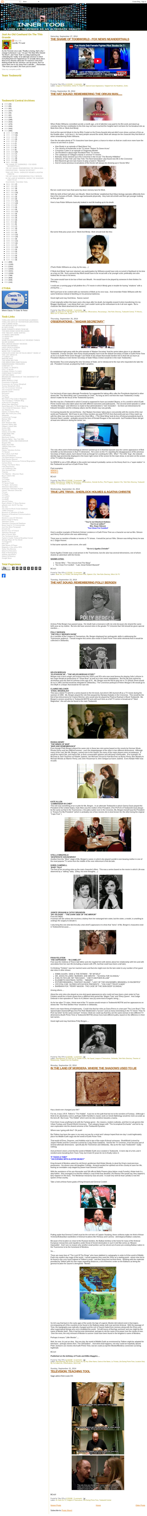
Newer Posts (56, 1505)
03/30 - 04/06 (10, 234)
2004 (6, 282)
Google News (7, 558)
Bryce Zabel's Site (8, 476)
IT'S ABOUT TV (7, 357)
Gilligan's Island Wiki (9, 426)
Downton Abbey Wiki (9, 424)
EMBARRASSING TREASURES (13, 364)
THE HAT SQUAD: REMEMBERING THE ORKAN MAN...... (86, 93)
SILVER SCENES (8, 342)
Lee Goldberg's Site (9, 468)
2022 (6, 113)
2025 (6, 106)
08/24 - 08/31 (10, 190)
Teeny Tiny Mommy (9, 549)
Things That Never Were (11, 465)
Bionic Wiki (6, 421)
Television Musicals (9, 532)
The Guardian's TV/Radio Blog (13, 401)
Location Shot (140, 1361)
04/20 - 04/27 (10, 228)
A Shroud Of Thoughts (10, 402)
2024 (6, 108)
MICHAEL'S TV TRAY (9, 349)
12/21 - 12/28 (10, 135)
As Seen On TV (61, 312)
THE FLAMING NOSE (10, 324)
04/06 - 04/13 (10, 232)
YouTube (5, 395)
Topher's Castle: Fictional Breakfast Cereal (17, 538)
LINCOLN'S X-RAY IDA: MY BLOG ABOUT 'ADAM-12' (21, 353)
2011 (6, 266)
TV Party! (5, 499)
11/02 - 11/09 (10, 150)
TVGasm (5, 477)
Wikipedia (5, 415)
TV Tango (5, 498)
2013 (6, 262)
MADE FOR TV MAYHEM (11, 351)
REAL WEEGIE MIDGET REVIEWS (14, 344)
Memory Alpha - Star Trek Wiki (13, 439)
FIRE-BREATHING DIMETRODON (14, 362)
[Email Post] (83, 84)
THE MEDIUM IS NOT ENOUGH (13, 325)
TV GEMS (5, 338)
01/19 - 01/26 (10, 256)
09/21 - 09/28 (10, 162)
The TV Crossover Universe (12, 388)
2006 (6, 278)
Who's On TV (55, 313)
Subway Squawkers (9, 554)
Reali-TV (82, 86)
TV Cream (5, 516)
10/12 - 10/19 (10, 156)
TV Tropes (5, 496)
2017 (6, 124)
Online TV (75, 86)
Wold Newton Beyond (9, 459)
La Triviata (66, 574)
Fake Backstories (8, 466)
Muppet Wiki (6, 443)
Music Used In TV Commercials (13, 525)
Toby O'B (17, 41)
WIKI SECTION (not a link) (11, 413)
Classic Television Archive (11, 450)
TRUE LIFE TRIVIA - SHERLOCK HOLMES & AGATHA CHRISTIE (91, 491)
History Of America (8, 556)
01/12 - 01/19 (10, 258)
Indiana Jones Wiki (9, 432)
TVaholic (5, 472)
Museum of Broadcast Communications (16, 514)
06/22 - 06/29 (10, 209)
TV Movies (138, 312)
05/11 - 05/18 (10, 222)
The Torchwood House (10, 536)
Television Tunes (8, 521)
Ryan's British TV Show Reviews (13, 503)
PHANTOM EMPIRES (9, 346)
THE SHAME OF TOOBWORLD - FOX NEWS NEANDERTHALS (90, 39)
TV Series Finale (8, 483)
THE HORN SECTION (10, 360)
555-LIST (5, 543)
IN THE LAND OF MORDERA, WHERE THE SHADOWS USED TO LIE (94, 1068)
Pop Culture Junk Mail (10, 454)
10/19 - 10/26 (10, 154)
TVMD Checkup (7, 510)
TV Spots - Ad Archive (10, 485)
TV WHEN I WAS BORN (10, 335)
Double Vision (81, 1058)
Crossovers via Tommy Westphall (14, 384)
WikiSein (5, 448)
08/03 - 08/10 (10, 197)
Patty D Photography (9, 553)
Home (98, 1505)
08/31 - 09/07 (10, 188)
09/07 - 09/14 (10, 186)
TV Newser (6, 452)
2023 (6, 111)
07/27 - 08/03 (10, 199)
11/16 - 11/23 (10, 145)
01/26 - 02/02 (10, 253)
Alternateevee (60, 482)
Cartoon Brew (7, 463)
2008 (6, 273)
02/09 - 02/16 (10, 249)
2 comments (78, 310)
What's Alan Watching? (10, 404)
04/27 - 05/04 (10, 226)
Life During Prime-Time (78, 574)
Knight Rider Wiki (8, 434)
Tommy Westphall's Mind (11, 386)
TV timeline (77, 484)
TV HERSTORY (7, 336)
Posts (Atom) (67, 1510)
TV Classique (60, 484)
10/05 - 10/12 (10, 158)
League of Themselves (63, 86)
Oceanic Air (6, 529)
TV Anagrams (7, 542)
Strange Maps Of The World (12, 540)
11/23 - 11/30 (10, 143)
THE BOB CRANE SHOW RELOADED (15, 331)
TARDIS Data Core (9, 446)
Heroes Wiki (6, 430)
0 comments (78, 480)
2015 (6, 128)
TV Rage (5, 494)
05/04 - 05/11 (10, 224)
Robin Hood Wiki (8, 445)
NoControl (5, 393)
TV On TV (69, 484)
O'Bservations (92, 312)
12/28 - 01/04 (10, 133)
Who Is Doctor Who (9, 534)
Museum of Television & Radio (13, 512)
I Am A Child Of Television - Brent (14, 408)
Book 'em (59, 574)
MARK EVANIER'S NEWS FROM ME (15, 329)
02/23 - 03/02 (10, 245)
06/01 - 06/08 (10, 216)
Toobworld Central (128, 312)
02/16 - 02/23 (10, 247)
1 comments (78, 84)
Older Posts (140, 1505)
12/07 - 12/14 (10, 139)
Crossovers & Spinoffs (10, 382)
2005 (6, 280)
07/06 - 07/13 (10, 205)
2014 (6, 131)
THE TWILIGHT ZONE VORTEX (13, 333)
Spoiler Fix (6, 481)
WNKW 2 (54, 472)
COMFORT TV (7, 366)
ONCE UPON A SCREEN (11, 347)
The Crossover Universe (11, 390)
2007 (6, 275)
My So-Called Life (81, 312)
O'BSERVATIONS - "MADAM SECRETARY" (78, 321)
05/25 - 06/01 (10, 218)
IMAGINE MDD (7, 358)
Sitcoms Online (7, 501)
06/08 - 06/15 (10, 214)
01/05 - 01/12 (10, 260)
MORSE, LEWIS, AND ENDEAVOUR (15, 441)
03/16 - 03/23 (10, 239)
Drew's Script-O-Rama (10, 520)
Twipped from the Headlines (114, 86)
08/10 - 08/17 (10, 195)
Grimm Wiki (6, 428)
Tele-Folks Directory (114, 312)
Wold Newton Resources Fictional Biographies (18, 461)
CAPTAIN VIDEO (8, 375)
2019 (6, 120)
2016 (6, 126)
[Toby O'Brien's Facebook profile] (4, 577)
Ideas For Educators (9, 551)
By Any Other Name (90, 1361)
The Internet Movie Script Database (15, 509)
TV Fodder (6, 479)
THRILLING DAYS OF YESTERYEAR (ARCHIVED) (20, 322)
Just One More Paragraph (11, 527)
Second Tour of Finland (10, 531)
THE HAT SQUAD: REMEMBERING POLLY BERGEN (83, 582)
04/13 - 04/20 (10, 230)
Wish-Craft (63, 313)
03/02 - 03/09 (10, 243)
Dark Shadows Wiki (9, 423)
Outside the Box (97, 482)
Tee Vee (5, 507)
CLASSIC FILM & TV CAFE (12, 371)
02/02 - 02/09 (10, 251)
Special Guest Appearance (95, 86)
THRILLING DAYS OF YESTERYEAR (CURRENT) (20, 320)
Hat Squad (70, 312)
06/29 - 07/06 (10, 207)
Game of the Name (104, 1361)
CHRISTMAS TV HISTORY (11, 373)
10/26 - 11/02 (10, 152)
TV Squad (5, 397)
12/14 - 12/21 (10, 137)
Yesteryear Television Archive (12, 488)
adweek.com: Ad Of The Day (12, 505)
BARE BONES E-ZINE (10, 380)
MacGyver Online (8, 437)
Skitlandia (114, 1058)
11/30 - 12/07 (10, 141)
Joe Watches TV (8, 410)
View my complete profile (11, 69)
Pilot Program (108, 482)
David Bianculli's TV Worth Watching (15, 406)
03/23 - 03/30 (10, 237)
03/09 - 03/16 (10, 241)
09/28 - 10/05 (10, 160)
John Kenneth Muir (9, 470)
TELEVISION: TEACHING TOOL (70, 1371)
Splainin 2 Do (118, 482)
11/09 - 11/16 (10, 147)
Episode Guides (7, 391)
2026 (6, 104)
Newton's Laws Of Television (12, 518)
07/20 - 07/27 (10, 201)
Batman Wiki (6, 419)
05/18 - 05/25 (10, 220)
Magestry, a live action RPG (12, 547)
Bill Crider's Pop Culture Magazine (14, 399)
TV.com (4, 492)
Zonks (126, 86)
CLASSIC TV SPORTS (10, 368)
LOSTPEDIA (6, 435)
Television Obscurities (10, 487)
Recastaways (102, 312)
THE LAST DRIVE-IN (9, 355)
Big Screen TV (70, 1361)
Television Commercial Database (14, 523)
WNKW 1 (54, 470)
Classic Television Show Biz (12, 490)
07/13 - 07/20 (10, 203)
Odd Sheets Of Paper (9, 545)
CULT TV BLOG (7, 369)
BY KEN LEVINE (8, 327)
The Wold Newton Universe (12, 457)
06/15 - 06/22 (10, 211)
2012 (6, 264)
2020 (6, 117)
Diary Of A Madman (9, 455)
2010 (6, 269)
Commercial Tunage (9, 417)
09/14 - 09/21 (10, 184)
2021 (6, 115)
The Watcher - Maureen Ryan (12, 474)
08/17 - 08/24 (10, 192)
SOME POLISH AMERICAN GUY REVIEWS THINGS (21, 340)
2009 (6, 271)
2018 (6, 122)
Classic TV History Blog (10, 412)
